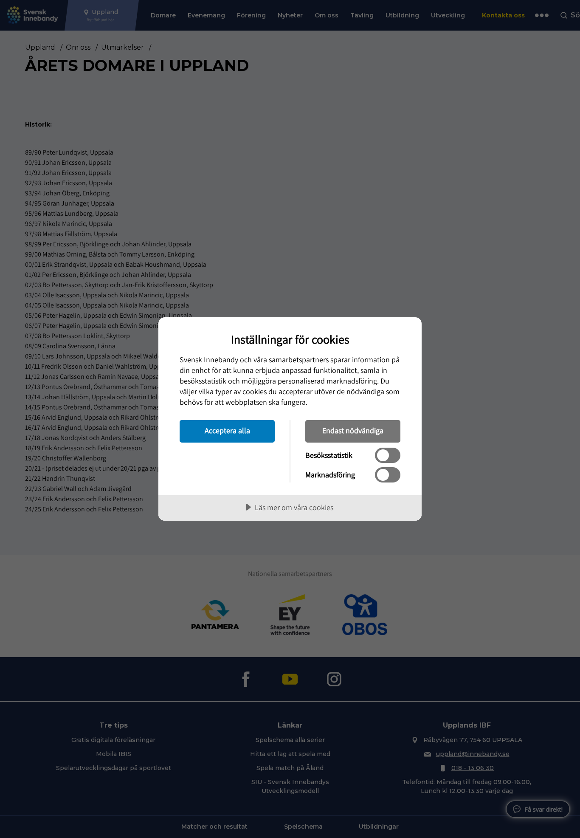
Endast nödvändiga (352, 430)
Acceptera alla (227, 430)
